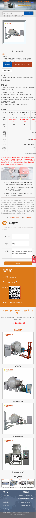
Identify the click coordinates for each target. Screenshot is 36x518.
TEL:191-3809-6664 (24, 1)
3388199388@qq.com (15, 302)
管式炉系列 (6, 509)
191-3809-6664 (13, 277)
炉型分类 (8, 16)
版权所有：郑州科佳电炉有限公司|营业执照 (18, 512)
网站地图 (23, 505)
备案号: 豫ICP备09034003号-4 (18, 515)
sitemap (28, 505)
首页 (4, 16)
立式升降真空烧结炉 (13, 217)
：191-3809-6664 (22, 64)
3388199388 (11, 282)
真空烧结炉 (21, 16)
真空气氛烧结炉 (27, 217)
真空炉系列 (14, 16)
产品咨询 (7, 64)
